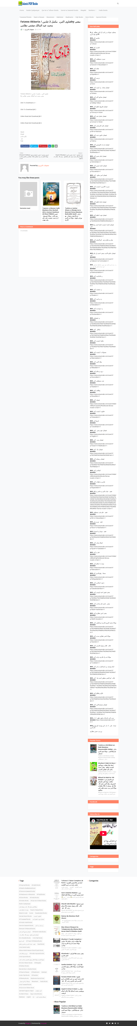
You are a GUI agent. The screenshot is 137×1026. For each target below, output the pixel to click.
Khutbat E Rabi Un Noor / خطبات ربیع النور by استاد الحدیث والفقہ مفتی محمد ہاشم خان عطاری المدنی (107, 766)
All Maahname (35, 972)
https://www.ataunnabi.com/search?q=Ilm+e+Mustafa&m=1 (101, 516)
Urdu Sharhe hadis (24, 947)
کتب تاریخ (21, 941)
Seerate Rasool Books (25, 916)
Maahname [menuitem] (69, 17)
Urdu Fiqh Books (37, 938)
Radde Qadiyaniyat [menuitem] (32, 10)
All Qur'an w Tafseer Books (38, 900)
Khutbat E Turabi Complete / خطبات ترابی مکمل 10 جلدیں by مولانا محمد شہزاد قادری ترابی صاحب (71, 942)
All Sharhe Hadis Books (39, 932)
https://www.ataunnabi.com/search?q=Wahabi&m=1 (101, 303)
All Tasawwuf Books (24, 919)
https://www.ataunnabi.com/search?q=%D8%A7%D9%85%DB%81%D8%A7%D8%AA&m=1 (103, 149)
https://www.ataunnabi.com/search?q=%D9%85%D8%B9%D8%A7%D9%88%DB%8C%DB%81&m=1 (103, 180)
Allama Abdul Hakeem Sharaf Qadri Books (31, 950)
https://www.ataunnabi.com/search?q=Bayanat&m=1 (101, 485)
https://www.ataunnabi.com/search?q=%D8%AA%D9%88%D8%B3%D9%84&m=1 (103, 536)
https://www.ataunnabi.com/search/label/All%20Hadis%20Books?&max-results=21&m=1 (103, 52)
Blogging (27, 1023)
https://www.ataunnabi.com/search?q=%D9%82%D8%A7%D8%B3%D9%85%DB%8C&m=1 (103, 650)
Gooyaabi (44, 1023)
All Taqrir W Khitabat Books (34, 941)
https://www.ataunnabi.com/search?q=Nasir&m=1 (101, 640)
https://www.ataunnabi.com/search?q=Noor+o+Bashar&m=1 (101, 525)
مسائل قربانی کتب (41, 997)
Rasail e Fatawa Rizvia (36, 910)
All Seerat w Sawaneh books (27, 891)
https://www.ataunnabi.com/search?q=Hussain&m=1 (101, 169)
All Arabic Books (23, 900)
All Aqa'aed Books (24, 885)
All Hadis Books (34, 897)
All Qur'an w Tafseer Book (26, 988)
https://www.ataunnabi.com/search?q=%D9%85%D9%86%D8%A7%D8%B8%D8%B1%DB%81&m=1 (103, 334)
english (29, 997)
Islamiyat (44, 972)
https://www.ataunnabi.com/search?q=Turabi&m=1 (101, 661)
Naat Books (41, 944)
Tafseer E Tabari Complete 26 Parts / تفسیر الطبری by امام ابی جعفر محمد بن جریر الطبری (72, 883)
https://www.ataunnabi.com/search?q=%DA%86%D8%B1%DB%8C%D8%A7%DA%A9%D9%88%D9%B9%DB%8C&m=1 (103, 628)
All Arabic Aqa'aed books (37, 953)
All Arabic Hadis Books (25, 922)
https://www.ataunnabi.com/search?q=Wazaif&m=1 (101, 394)
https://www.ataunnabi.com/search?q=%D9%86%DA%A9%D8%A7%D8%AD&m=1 (103, 698)
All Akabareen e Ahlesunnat (27, 894)
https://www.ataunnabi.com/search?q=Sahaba (101, 91)
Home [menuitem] (22, 10)
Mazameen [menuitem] (50, 17)
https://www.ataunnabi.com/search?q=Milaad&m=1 (101, 365)
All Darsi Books (23, 897)
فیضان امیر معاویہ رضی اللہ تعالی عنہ (28, 935)
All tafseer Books (24, 966)
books (31, 913)
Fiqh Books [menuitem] (79, 17)
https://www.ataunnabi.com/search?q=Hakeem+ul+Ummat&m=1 (101, 259)
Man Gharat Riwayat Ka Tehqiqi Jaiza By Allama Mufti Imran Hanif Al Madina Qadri (72, 929)
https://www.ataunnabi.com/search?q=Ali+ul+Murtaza (101, 129)
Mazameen (35, 981)
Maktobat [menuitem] (60, 17)
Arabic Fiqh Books (24, 975)
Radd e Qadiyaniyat (24, 904)
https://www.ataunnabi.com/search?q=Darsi (101, 82)
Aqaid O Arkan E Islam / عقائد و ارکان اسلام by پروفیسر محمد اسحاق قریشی (72, 991)
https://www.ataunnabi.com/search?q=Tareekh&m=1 (101, 425)
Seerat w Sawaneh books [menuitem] (69, 10)
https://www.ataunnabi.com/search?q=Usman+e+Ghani (101, 120)
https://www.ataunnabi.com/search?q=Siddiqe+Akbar (101, 101)
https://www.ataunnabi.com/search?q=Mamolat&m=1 (101, 356)
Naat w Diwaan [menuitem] (39, 17)
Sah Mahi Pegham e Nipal (26, 991)
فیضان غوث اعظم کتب (38, 919)
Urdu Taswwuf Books (25, 984)
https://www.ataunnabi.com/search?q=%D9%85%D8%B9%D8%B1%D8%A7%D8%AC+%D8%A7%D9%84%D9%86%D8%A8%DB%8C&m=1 (103, 710)
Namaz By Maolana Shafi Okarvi (70, 917)
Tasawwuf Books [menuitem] (25, 17)
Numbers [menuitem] (92, 10)
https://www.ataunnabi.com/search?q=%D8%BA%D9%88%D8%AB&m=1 (102, 219)
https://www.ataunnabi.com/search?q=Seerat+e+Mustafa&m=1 (101, 63)
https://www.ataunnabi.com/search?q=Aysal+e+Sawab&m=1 (101, 546)
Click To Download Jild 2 (28, 109)
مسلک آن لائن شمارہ (24, 981)
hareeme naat (25, 208)
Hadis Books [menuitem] (103, 10)
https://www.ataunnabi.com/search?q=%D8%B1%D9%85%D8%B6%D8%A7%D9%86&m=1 (103, 464)
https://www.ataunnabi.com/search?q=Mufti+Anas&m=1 (101, 617)
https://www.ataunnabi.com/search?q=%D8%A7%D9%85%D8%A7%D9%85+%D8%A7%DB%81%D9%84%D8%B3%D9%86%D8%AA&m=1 (103, 232)
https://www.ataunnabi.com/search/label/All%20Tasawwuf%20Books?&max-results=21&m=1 (103, 404)
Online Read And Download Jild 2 (31, 123)
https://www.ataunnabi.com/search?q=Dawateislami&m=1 (101, 586)
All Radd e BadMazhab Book (27, 888)
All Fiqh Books (41, 894)
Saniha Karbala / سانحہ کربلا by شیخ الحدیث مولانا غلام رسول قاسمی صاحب (72, 967)
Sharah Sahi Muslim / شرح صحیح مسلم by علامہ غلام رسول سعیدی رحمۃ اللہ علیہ (72, 906)
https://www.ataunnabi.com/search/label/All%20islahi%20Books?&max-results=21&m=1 (103, 475)
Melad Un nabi (23, 913)
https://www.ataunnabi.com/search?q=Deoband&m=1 (101, 312)
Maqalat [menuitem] (83, 10)
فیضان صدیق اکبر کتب (24, 932)
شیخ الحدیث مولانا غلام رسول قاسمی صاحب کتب (31, 960)
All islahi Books (36, 885)
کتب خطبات (39, 991)
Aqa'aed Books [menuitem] (101, 17)
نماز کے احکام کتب (23, 910)
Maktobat (22, 997)
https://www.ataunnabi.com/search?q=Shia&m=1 (101, 293)
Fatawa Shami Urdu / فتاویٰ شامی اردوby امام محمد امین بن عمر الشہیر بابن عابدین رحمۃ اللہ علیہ (72, 979)
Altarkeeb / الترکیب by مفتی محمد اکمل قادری (72, 955)
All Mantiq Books (24, 978)
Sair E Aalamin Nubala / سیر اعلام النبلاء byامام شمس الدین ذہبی (72, 894)
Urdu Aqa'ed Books (24, 956)
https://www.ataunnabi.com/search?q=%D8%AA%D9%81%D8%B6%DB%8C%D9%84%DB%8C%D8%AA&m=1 (103, 323)
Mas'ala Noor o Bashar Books (27, 969)
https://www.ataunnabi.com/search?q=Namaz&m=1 (101, 567)
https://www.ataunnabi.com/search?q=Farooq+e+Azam (101, 110)
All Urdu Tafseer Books (25, 963)
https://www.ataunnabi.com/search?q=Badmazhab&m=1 (101, 270)
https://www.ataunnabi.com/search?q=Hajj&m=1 (101, 434)
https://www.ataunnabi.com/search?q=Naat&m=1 (101, 385)
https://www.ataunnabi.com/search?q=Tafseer (101, 42)
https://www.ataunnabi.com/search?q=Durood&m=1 (101, 375)
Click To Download (26, 103)
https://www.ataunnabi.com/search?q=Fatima (101, 139)
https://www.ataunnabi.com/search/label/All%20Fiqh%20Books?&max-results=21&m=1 (103, 557)
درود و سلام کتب (23, 953)
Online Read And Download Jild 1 (31, 116)
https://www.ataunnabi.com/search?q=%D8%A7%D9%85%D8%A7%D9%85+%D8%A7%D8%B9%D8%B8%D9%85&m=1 (103, 207)
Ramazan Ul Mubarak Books (27, 928)
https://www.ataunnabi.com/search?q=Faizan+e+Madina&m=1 (101, 444)
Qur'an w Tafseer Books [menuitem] (50, 10)
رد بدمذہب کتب (39, 925)
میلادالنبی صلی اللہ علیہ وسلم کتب (28, 907)
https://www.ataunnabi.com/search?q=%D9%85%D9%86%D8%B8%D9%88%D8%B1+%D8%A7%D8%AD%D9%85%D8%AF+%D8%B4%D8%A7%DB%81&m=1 (103, 684)
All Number (35, 975)
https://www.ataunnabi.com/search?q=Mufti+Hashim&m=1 (101, 607)
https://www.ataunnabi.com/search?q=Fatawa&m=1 (101, 415)
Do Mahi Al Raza (23, 994)
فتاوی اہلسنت (37, 916)
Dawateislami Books (41, 913)
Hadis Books (43, 981)
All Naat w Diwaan (24, 972)
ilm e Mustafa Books (25, 938)
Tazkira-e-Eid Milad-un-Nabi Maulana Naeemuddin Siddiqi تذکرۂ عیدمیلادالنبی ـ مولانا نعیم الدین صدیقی (107, 749)
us (33, 997)
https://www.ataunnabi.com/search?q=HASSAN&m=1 (101, 160)
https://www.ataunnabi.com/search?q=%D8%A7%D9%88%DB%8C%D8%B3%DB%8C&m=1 (103, 597)
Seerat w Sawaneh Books (26, 925)
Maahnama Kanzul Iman (37, 978)
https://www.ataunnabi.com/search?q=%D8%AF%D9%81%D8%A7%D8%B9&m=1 (103, 345)
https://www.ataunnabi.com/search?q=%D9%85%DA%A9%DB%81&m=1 (102, 453)
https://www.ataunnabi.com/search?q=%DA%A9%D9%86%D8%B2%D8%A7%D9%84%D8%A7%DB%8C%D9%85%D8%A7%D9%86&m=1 (103, 245)
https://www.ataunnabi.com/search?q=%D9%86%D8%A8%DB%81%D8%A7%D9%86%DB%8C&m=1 (103, 671)
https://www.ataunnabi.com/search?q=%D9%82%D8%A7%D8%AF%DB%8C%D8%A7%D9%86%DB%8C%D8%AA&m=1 (103, 282)
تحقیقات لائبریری (29, 29)
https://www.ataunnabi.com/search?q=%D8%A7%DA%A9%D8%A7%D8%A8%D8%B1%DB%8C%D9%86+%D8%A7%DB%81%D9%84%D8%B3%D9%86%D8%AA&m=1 (103, 193)
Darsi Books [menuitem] (89, 17)
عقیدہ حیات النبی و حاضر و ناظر (27, 944)
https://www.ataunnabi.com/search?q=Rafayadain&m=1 (101, 577)
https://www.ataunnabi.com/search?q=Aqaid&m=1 (101, 72)
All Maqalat (37, 963)
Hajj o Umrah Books (36, 994)
